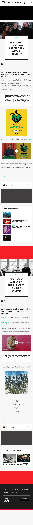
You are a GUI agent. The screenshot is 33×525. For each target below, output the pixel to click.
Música (9, 2)
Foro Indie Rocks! (6, 492)
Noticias (16, 37)
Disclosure (4, 420)
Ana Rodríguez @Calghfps (7, 64)
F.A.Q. (16, 492)
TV (15, 2)
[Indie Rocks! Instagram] (24, 2)
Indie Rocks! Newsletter (23, 498)
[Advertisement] (16, 13)
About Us (12, 492)
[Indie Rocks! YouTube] (24, 3)
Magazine (19, 2)
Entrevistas (13, 219)
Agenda (13, 2)
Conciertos (16, 489)
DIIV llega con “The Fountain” (9, 464)
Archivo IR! (5, 489)
